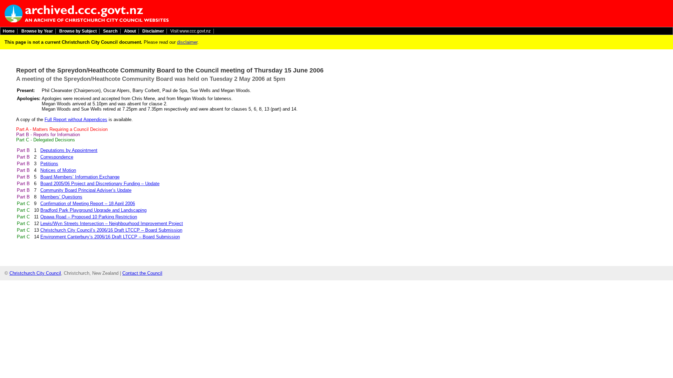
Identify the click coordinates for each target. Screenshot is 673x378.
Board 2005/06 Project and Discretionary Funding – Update (99, 183)
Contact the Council (142, 273)
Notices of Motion (58, 170)
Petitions (49, 163)
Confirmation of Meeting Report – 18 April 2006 (87, 203)
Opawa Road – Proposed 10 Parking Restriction (88, 216)
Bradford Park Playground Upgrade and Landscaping (93, 210)
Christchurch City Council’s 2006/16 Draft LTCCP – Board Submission (111, 230)
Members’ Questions (61, 197)
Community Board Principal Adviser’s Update (85, 190)
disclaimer (187, 42)
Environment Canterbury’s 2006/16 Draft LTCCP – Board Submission (110, 236)
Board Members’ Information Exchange (80, 177)
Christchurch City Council (35, 273)
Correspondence (56, 157)
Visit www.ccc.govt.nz (190, 31)
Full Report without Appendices (76, 119)
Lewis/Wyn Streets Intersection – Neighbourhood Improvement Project (111, 223)
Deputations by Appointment (68, 150)
